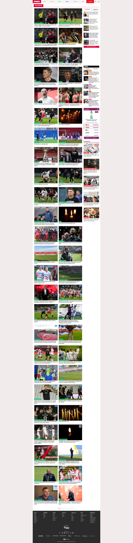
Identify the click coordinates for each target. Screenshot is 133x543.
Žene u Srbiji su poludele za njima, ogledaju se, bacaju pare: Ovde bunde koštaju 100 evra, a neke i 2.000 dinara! (91, 203)
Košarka (54, 515)
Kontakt (91, 515)
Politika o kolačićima (93, 517)
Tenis (53, 516)
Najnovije (95, 9)
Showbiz (45, 512)
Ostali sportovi (55, 517)
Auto (81, 521)
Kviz (44, 517)
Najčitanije (87, 9)
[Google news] (73, 533)
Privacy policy (92, 521)
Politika (35, 514)
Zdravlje (72, 517)
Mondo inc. (92, 512)
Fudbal (54, 514)
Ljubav (72, 516)
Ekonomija (35, 517)
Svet (82, 512)
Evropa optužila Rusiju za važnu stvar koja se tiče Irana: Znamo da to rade (93, 13)
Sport (54, 512)
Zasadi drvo (35, 520)
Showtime (54, 520)
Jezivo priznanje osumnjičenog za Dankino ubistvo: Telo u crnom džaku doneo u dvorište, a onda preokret (94, 42)
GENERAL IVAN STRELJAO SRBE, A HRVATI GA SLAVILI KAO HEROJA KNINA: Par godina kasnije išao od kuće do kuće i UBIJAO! (91, 171)
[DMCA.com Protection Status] (66, 539)
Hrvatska (82, 516)
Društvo (35, 515)
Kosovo (35, 521)
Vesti (35, 512)
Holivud (44, 516)
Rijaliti (44, 514)
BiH (81, 517)
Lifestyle (73, 512)
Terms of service (92, 522)
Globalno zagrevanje (84, 515)
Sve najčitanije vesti (91, 46)
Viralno (64, 512)
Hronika (35, 516)
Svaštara (63, 515)
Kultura (72, 520)
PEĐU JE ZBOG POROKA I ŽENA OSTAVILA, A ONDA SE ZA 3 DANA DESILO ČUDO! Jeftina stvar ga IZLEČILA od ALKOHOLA (94, 35)
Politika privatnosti (92, 520)
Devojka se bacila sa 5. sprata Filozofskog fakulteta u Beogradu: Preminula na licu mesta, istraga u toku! (93, 21)
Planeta (82, 514)
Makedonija (82, 520)
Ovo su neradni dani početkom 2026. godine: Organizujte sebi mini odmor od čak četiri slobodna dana (91, 155)
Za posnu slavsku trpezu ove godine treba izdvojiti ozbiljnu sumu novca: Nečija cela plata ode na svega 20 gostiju (91, 219)
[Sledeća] (74, 509)
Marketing (91, 516)
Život (72, 514)
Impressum (91, 514)
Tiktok (63, 516)
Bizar (63, 514)
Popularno (95, 68)
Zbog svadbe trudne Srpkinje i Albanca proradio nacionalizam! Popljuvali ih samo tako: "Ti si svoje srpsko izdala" (91, 188)
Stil (71, 515)
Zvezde (44, 515)
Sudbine (35, 522)
